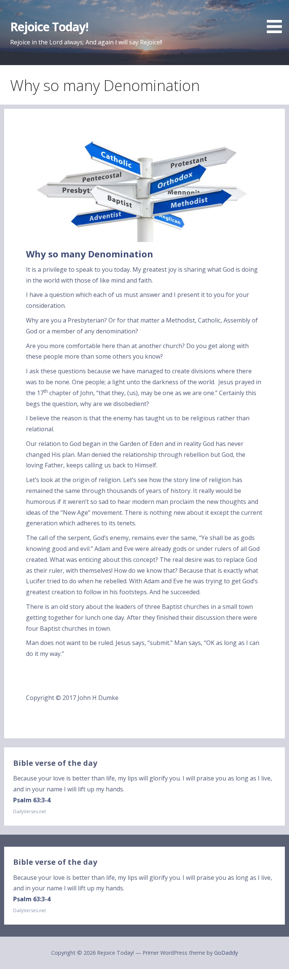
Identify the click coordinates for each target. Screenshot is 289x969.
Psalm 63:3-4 (31, 800)
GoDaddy (226, 952)
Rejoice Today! (49, 26)
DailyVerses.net (29, 811)
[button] (277, 18)
